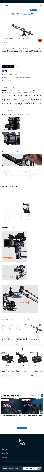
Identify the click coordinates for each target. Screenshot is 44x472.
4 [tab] (23, 35)
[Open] (1, 5)
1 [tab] (19, 35)
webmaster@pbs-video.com (7, 452)
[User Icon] (35, 5)
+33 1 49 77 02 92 (5, 453)
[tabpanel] (22, 31)
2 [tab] (20, 35)
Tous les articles (21, 427)
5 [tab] (24, 35)
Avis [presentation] (14, 87)
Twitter (6, 71)
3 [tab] (22, 35)
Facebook (3, 71)
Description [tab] (5, 87)
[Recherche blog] (42, 395)
